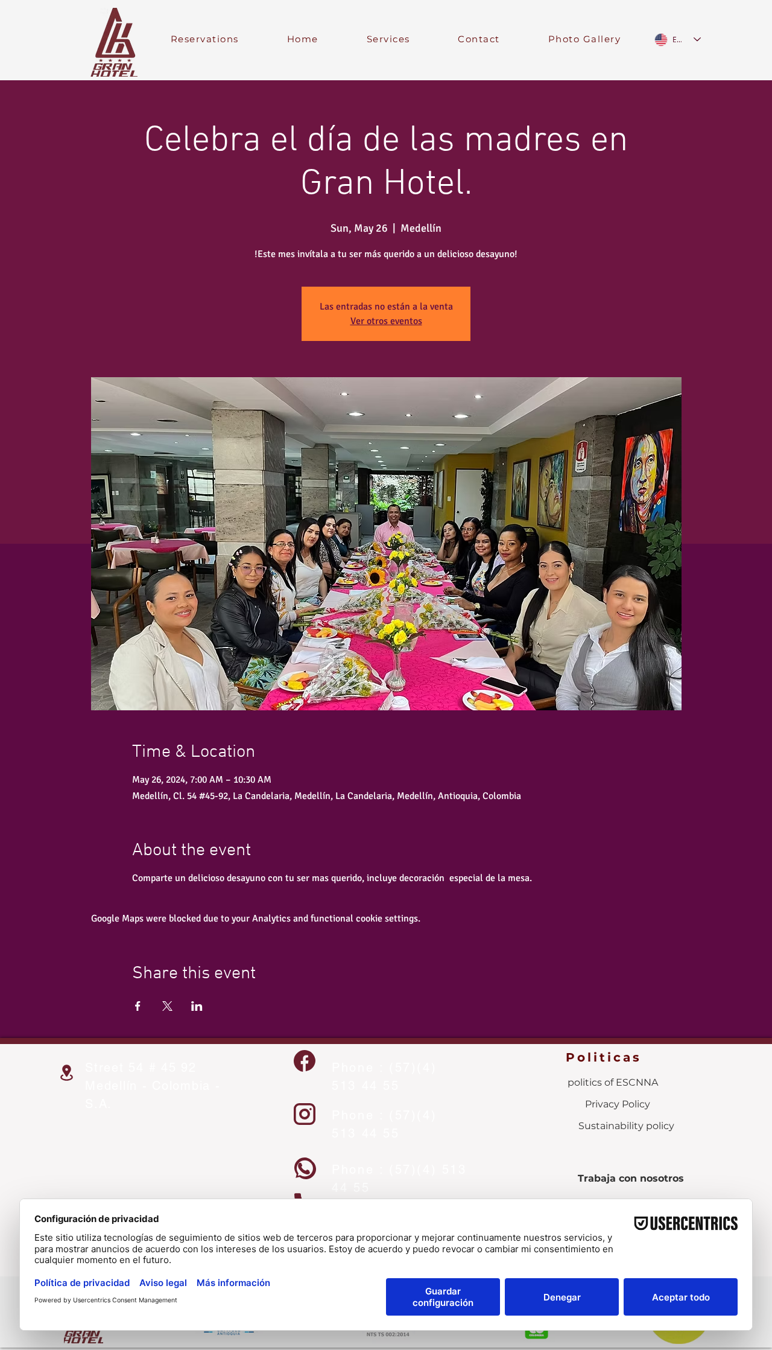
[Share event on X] (167, 1006)
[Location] (66, 1072)
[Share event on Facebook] (138, 1006)
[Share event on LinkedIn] (197, 1006)
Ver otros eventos (386, 321)
